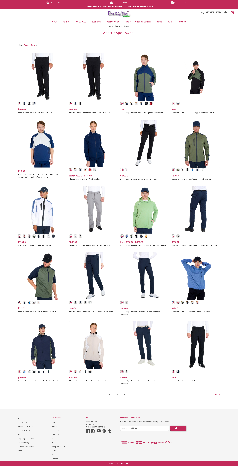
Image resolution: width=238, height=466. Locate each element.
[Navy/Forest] (173, 169)
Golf (54, 22)
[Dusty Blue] (126, 103)
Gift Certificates (213, 12)
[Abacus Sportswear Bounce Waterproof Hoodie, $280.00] (196, 276)
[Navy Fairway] (48, 371)
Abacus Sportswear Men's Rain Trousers (35, 113)
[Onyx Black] (19, 103)
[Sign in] (225, 13)
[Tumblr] (110, 431)
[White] (192, 302)
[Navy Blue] (70, 302)
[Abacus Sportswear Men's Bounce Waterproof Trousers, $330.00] (196, 210)
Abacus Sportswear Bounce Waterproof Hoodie (192, 312)
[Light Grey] (90, 302)
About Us (21, 418)
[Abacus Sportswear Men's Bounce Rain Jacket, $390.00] (196, 144)
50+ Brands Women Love (58, 3)
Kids (127, 22)
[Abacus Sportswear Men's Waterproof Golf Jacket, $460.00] (145, 77)
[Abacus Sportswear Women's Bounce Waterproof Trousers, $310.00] (145, 276)
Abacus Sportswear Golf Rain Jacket (84, 179)
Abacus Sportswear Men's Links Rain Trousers (191, 381)
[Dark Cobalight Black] (192, 169)
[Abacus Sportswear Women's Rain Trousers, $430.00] (145, 144)
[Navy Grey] (182, 169)
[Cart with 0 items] (232, 12)
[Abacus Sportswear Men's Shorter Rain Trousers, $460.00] (93, 77)
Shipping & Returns (26, 439)
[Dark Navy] (141, 103)
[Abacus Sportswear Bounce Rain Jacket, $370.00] (42, 210)
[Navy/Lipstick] (29, 236)
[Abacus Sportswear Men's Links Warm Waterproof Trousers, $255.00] (145, 345)
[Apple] (122, 236)
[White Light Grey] (202, 169)
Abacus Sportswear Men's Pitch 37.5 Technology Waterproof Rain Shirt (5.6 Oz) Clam (38, 175)
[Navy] (197, 169)
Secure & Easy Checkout (183, 3)
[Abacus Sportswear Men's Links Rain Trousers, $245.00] (196, 345)
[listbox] (31, 45)
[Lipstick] (178, 302)
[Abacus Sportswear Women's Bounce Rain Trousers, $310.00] (93, 276)
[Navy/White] (24, 302)
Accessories (113, 22)
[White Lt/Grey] (48, 236)
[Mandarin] (146, 236)
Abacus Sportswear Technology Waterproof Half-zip (194, 113)
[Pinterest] (104, 431)
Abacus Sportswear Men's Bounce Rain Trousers (89, 245)
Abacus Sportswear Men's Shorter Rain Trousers (89, 113)
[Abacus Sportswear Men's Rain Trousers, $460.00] (42, 77)
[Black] (29, 103)
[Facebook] (88, 431)
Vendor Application (25, 426)
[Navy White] (53, 236)
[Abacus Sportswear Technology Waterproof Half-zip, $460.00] (196, 77)
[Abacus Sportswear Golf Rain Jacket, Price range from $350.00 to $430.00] (93, 144)
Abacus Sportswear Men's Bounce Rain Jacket (191, 179)
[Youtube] (99, 431)
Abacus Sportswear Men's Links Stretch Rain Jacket (40, 381)
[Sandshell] (70, 371)
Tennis (66, 22)
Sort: (21, 45)
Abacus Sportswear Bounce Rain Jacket (35, 245)
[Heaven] (24, 371)
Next (216, 394)
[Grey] (70, 236)
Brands (182, 22)
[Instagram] (93, 431)
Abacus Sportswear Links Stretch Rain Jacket (88, 381)
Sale (170, 22)
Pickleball (81, 22)
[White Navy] (80, 371)
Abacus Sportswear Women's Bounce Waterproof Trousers (141, 313)
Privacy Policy (23, 443)
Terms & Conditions (26, 447)
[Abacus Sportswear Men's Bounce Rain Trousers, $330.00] (93, 210)
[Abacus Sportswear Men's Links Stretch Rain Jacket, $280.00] (42, 345)
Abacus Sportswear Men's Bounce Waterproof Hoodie (143, 245)
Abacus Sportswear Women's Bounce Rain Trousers (91, 312)
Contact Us (22, 422)
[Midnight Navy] (34, 103)
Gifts (159, 22)
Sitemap (21, 451)
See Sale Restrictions (144, 6)
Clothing (96, 22)
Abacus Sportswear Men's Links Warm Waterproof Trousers (141, 382)
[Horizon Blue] (19, 236)
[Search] (202, 13)
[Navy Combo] (178, 169)
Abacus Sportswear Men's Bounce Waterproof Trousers (195, 245)
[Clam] (136, 103)
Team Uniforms (24, 430)
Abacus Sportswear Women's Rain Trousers (138, 179)
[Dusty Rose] (24, 236)
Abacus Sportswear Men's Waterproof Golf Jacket (141, 113)
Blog (19, 434)
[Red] (151, 103)
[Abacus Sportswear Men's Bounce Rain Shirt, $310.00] (42, 276)
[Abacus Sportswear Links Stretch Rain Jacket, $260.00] (93, 345)
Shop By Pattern (143, 22)
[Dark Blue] (24, 103)
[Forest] (122, 103)
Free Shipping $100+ (121, 3)
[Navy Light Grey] (29, 371)
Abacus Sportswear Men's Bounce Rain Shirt (37, 312)
